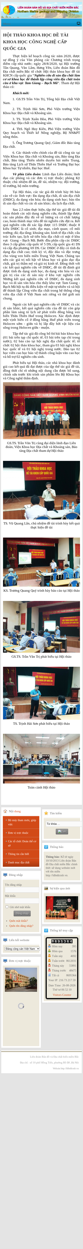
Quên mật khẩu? (18, 920)
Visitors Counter (62, 994)
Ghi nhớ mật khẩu (20, 907)
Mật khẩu (10, 895)
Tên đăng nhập (13, 884)
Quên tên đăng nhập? (21, 925)
